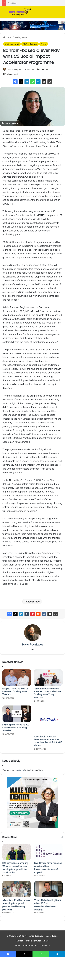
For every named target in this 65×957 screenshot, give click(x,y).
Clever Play (33, 601)
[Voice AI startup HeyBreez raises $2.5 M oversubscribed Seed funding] (48, 889)
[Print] (49, 81)
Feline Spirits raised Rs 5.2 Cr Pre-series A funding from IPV (15, 727)
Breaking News (20, 37)
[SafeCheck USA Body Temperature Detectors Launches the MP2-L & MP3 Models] (48, 719)
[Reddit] (38, 614)
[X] (21, 81)
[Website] (32, 649)
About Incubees (30, 945)
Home (8, 37)
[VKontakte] (44, 614)
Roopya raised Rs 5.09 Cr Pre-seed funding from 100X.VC (15, 691)
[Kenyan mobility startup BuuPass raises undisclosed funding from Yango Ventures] (48, 677)
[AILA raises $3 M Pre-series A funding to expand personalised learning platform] (16, 889)
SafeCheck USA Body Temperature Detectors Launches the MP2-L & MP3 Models (48, 741)
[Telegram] (38, 81)
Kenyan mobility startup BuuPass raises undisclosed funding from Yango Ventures (48, 693)
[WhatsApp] (32, 81)
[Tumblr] (26, 614)
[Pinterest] (32, 614)
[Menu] (3, 13)
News (43, 44)
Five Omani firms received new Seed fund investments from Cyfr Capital (48, 867)
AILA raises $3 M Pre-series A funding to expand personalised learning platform (16, 905)
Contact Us (45, 945)
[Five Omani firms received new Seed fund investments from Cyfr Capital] (48, 852)
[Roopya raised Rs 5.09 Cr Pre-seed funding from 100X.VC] (16, 677)
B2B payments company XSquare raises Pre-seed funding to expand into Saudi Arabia (15, 867)
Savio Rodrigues (14, 69)
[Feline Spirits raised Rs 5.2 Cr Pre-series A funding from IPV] (16, 713)
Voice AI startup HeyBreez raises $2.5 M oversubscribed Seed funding (47, 905)
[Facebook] (15, 81)
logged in (19, 770)
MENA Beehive (30, 44)
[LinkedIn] (26, 81)
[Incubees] (20, 12)
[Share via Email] (44, 81)
